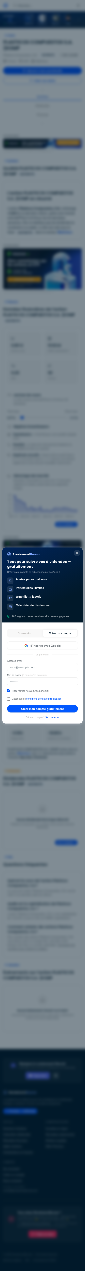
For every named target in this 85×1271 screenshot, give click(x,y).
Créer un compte (60, 633)
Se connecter (52, 717)
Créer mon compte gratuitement (42, 709)
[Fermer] (77, 553)
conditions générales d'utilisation (43, 698)
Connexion (25, 633)
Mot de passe (27, 675)
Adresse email (15, 660)
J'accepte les (36, 698)
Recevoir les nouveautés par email (30, 690)
